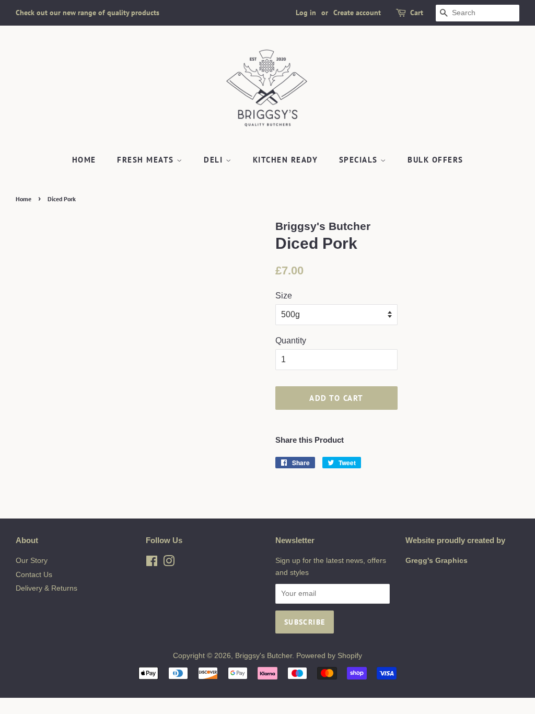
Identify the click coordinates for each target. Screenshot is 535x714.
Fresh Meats (147, 160)
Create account (357, 12)
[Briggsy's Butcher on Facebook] (152, 563)
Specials (360, 160)
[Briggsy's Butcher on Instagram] (169, 563)
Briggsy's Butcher (263, 656)
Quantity (290, 340)
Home (84, 160)
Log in (306, 12)
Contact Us (34, 575)
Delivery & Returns (46, 588)
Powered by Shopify (329, 656)
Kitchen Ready (285, 160)
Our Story (32, 561)
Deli (215, 160)
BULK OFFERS (435, 160)
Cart (416, 12)
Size (283, 295)
